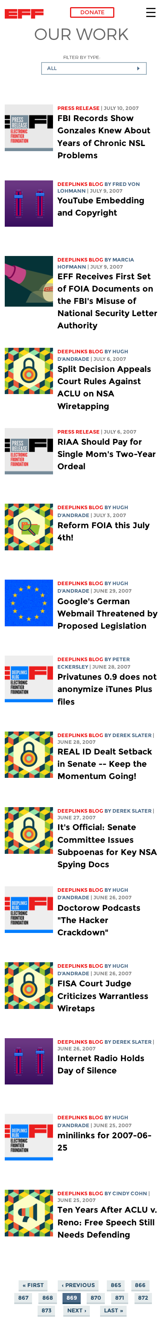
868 (47, 1297)
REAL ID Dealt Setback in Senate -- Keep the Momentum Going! (104, 764)
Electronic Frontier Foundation (26, 14)
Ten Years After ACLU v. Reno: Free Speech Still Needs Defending (107, 1222)
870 (96, 1297)
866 (140, 1285)
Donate (92, 12)
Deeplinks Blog (80, 184)
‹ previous (78, 1285)
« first (33, 1285)
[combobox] (94, 68)
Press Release (78, 108)
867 (23, 1297)
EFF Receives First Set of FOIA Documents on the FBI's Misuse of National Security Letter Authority (107, 301)
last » (113, 1310)
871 (119, 1297)
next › (76, 1310)
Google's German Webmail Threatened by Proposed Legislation (107, 613)
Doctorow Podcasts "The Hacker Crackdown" (98, 920)
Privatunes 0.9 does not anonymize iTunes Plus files (107, 689)
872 (143, 1297)
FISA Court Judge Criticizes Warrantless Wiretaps (102, 995)
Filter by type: (81, 57)
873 (46, 1310)
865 (116, 1285)
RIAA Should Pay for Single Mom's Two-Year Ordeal (106, 454)
